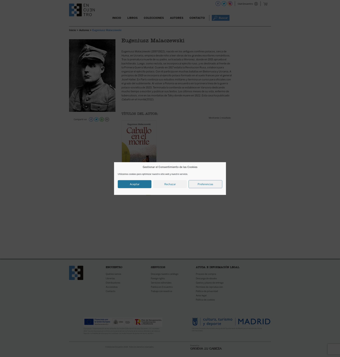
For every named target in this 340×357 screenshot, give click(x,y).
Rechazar (170, 184)
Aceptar (135, 184)
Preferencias (205, 184)
